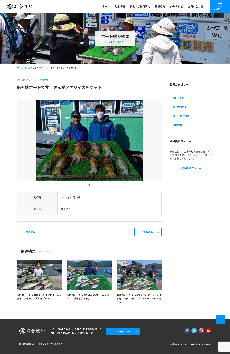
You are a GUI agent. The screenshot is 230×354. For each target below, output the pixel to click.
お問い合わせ (195, 6)
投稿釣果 (177, 125)
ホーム (106, 6)
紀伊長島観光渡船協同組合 (50, 344)
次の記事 (148, 232)
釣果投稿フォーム (191, 168)
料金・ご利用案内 (140, 6)
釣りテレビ (176, 6)
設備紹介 (160, 6)
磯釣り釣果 (178, 97)
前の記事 (30, 232)
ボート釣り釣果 (41, 80)
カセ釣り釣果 (180, 107)
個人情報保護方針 (27, 344)
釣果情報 (120, 6)
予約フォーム (219, 9)
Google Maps (123, 331)
